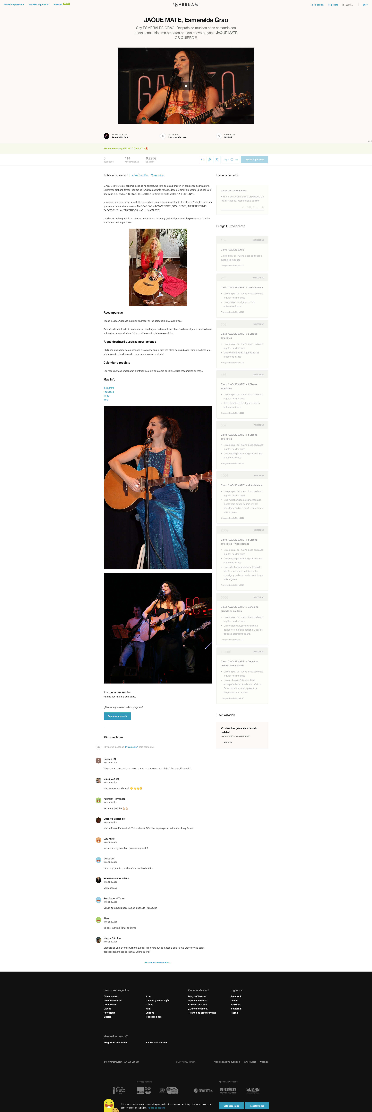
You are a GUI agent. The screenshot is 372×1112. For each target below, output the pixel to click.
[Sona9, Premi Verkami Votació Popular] (253, 1091)
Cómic (149, 1004)
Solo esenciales (231, 1105)
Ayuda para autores (157, 1042)
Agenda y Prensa (197, 1000)
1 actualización (138, 175)
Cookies (264, 1061)
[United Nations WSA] (168, 1090)
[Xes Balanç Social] (143, 1090)
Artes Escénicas (113, 1000)
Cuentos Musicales (114, 818)
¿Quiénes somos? (198, 1008)
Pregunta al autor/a (117, 716)
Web (106, 400)
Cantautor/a (174, 137)
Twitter (107, 396)
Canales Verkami (197, 1004)
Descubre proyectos (14, 4)
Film (148, 1008)
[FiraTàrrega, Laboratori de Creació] (228, 1091)
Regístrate (333, 4)
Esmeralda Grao (120, 137)
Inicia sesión (317, 4)
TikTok (234, 1012)
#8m (185, 137)
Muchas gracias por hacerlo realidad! (239, 730)
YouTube (235, 1004)
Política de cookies (156, 1107)
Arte (148, 996)
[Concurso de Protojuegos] (203, 1091)
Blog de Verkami (197, 996)
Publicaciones (154, 1016)
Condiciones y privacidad (227, 1061)
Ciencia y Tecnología (157, 1000)
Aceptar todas (257, 1105)
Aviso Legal (250, 1061)
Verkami (186, 4)
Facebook (109, 391)
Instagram (109, 387)
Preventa (57, 4)
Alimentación (111, 996)
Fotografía (109, 1012)
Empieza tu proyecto (39, 4)
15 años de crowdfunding (202, 1012)
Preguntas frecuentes (115, 1042)
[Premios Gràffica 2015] (118, 1090)
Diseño (107, 1008)
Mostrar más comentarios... (157, 962)
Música (107, 1016)
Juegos (150, 1012)
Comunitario (110, 1004)
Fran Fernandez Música (116, 878)
